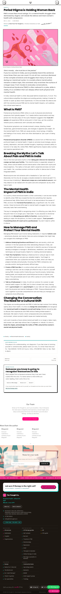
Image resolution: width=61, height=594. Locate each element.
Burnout (25, 536)
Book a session (17, 506)
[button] (4, 2)
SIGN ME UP (44, 463)
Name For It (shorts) (10, 567)
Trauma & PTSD (27, 539)
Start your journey (48, 487)
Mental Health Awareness (17, 336)
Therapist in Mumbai (29, 551)
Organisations (9, 539)
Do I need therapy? (10, 573)
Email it (31, 382)
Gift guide (45, 533)
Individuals (8, 533)
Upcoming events (28, 567)
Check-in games (9, 576)
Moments (26, 570)
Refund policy (42, 592)
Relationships (27, 542)
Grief (24, 548)
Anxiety (7, 336)
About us (6, 506)
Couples (7, 536)
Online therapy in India (29, 554)
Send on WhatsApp (12, 382)
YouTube (45, 587)
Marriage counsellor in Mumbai (29, 557)
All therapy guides (28, 530)
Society (28, 336)
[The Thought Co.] (30, 2)
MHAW (25, 573)
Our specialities (9, 579)
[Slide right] (33, 443)
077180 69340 (8, 516)
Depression (26, 545)
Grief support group (29, 576)
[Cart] (57, 2)
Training (25, 579)
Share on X (23, 382)
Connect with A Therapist (30, 419)
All (43, 530)
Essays (6, 564)
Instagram (35, 587)
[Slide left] (27, 443)
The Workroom (9, 570)
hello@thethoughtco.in (11, 519)
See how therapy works (11, 388)
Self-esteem (26, 533)
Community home (28, 564)
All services (8, 530)
